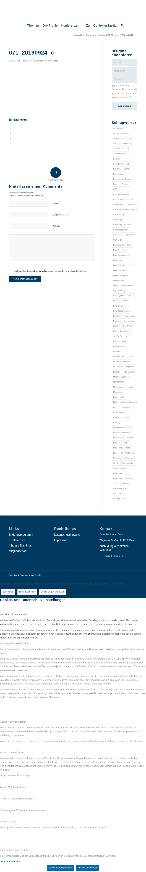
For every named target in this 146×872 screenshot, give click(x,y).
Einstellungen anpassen (52, 592)
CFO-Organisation (121, 194)
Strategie (129, 458)
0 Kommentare (36, 61)
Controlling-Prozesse (122, 225)
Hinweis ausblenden (88, 867)
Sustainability (127, 463)
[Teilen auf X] (13, 128)
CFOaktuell (118, 199)
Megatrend (117, 392)
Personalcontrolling (121, 417)
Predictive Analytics (121, 428)
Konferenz (117, 351)
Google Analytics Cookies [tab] (13, 721)
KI (126, 336)
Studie (116, 463)
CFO (115, 189)
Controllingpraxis (120, 230)
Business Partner (120, 184)
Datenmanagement (121, 275)
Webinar (125, 483)
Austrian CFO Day (121, 149)
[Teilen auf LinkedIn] (13, 138)
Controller (131, 204)
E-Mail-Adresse (60, 214)
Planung (116, 422)
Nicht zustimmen (27, 592)
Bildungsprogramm (21, 534)
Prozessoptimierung (122, 433)
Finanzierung (118, 306)
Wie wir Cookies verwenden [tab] (14, 614)
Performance (118, 412)
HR (122, 326)
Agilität (116, 138)
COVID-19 (117, 240)
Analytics (131, 138)
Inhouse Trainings (20, 545)
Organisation (126, 407)
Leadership (118, 367)
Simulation (117, 458)
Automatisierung (120, 154)
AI (123, 138)
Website (56, 226)
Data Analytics (119, 250)
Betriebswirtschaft (121, 164)
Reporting (117, 438)
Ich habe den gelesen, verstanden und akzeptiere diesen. (50, 271)
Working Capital (120, 498)
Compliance (118, 204)
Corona (116, 235)
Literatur (116, 372)
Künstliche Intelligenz (122, 362)
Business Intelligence (122, 179)
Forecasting (130, 316)
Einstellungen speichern (60, 867)
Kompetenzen (119, 346)
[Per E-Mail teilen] (13, 143)
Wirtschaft (117, 493)
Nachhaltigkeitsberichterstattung (125, 402)
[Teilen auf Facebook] (13, 123)
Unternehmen (119, 473)
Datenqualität (118, 280)
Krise (130, 356)
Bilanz (126, 169)
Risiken (116, 443)
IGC (115, 331)
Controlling (117, 220)
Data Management (121, 255)
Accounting (118, 128)
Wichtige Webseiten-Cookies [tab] (15, 643)
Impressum (61, 540)
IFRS (129, 326)
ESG (130, 296)
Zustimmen (8, 592)
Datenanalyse (119, 270)
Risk (115, 453)
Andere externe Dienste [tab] (12, 752)
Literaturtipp (129, 372)
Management (118, 382)
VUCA (116, 483)
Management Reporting (123, 387)
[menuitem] (31, 25)
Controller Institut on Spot (124, 209)
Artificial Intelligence (121, 143)
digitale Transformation (123, 285)
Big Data (117, 169)
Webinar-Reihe (119, 488)
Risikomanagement (121, 448)
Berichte (116, 159)
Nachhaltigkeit (119, 397)
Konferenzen (118, 356)
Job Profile (117, 336)
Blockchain (118, 174)
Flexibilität (117, 316)
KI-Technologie (119, 341)
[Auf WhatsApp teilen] (13, 133)
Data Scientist (119, 265)
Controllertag (118, 215)
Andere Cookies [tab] (8, 821)
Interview (124, 331)
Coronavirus (128, 235)
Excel (115, 301)
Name (56, 203)
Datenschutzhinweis (36, 271)
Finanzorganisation (121, 311)
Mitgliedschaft (17, 551)
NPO (115, 407)
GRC (115, 326)
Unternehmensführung (123, 478)
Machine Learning (121, 377)
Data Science (119, 260)
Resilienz (129, 438)
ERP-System (118, 296)
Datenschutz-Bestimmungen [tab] (14, 850)
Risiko (125, 443)
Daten (131, 265)
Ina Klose (53, 61)
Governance (129, 321)
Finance (124, 301)
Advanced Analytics (121, 133)
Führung (117, 321)
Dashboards (118, 245)
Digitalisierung (119, 290)
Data (129, 245)
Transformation (119, 468)
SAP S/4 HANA (127, 453)
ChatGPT (130, 199)
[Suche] (121, 25)
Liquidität (130, 367)
